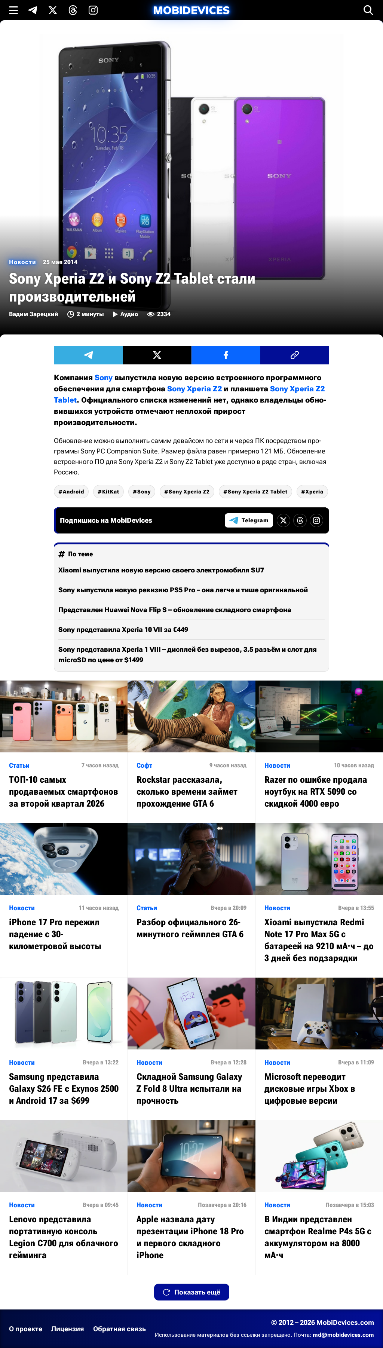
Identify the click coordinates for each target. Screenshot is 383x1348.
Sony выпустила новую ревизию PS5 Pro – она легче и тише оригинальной (183, 590)
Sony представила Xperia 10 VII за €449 (123, 629)
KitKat (110, 492)
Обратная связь (119, 1329)
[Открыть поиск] (368, 10)
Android (73, 492)
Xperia (315, 492)
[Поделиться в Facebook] (226, 355)
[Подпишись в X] (53, 10)
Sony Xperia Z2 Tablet (258, 492)
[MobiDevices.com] (191, 10)
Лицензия (67, 1329)
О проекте (25, 1329)
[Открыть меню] (13, 10)
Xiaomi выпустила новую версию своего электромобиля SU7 (161, 570)
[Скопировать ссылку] (294, 355)
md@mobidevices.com (343, 1335)
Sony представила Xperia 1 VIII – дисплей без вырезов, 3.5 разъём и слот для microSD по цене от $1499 (187, 654)
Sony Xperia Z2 (194, 388)
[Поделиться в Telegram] (88, 355)
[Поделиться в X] (157, 355)
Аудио (129, 314)
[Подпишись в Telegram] (32, 10)
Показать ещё (197, 1292)
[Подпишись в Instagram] (93, 10)
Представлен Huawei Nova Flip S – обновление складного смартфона (174, 610)
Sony (104, 377)
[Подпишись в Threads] (73, 10)
